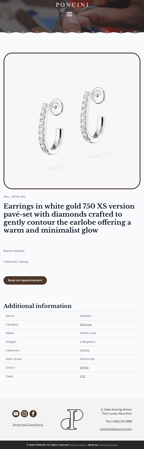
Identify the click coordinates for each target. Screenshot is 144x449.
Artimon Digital (108, 444)
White (84, 367)
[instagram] (24, 413)
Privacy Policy (78, 444)
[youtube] (15, 413)
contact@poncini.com (116, 429)
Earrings (85, 324)
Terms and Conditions (27, 424)
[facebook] (33, 413)
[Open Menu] (69, 14)
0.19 (82, 376)
